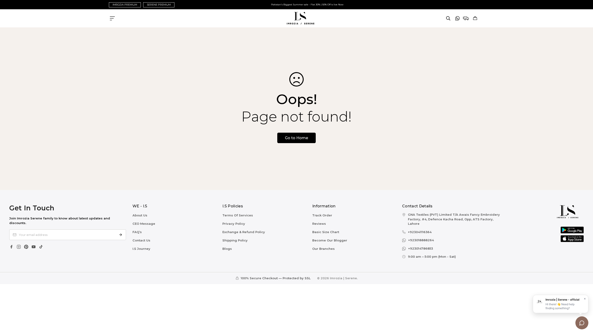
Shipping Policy (235, 240)
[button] (475, 18)
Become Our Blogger (329, 240)
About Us (139, 215)
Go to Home (296, 138)
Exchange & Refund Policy (243, 232)
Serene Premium (159, 4)
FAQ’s (137, 232)
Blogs (227, 248)
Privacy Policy (233, 223)
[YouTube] (34, 247)
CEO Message (143, 223)
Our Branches (323, 248)
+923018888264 (421, 240)
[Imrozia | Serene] (296, 18)
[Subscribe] (120, 235)
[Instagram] (19, 247)
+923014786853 (420, 248)
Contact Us (141, 240)
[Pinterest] (26, 247)
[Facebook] (11, 247)
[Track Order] (466, 18)
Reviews (319, 223)
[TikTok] (41, 247)
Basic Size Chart (325, 232)
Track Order (322, 215)
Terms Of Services (237, 215)
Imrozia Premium (125, 4)
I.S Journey (141, 248)
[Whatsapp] (457, 18)
